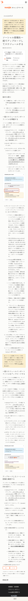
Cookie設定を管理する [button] (14, 592)
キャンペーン (21, 305)
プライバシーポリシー (14, 589)
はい (6, 568)
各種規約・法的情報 (13, 587)
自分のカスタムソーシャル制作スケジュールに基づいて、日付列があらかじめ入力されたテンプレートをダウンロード (16, 160)
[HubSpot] (2, 2)
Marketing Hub (8, 59)
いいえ (13, 568)
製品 (9, 52)
